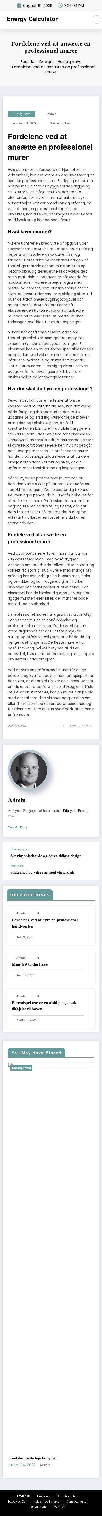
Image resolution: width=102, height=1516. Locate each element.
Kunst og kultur (77, 1502)
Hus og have (21, 114)
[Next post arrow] (90, 872)
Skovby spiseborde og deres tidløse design (45, 856)
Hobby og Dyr (17, 1502)
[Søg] (97, 19)
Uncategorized (65, 1068)
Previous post (19, 849)
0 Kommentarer (61, 123)
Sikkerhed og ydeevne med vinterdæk (42, 872)
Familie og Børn (68, 1496)
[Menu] (82, 19)
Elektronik (43, 1496)
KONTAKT (60, 1507)
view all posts (17, 827)
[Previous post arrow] (90, 853)
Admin (51, 114)
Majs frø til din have (30, 964)
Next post (16, 866)
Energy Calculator (32, 19)
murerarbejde (44, 406)
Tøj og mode (38, 1507)
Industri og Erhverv (46, 1502)
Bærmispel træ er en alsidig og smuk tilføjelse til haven (44, 1005)
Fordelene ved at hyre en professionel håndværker (45, 923)
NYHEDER (23, 1496)
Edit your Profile (75, 811)
